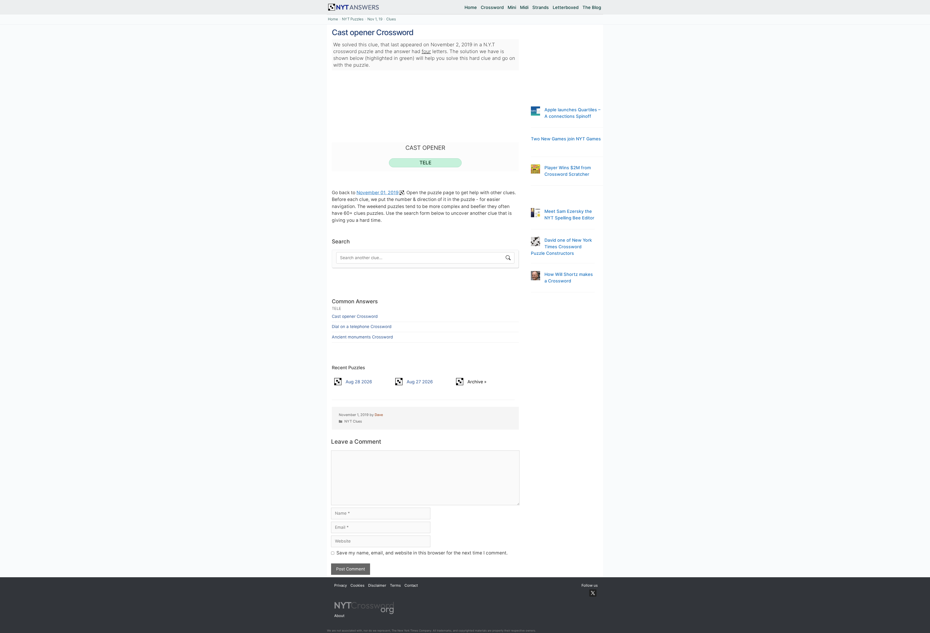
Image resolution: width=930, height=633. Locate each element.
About (339, 615)
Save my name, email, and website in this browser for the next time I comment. (422, 553)
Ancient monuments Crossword (362, 337)
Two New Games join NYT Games (566, 138)
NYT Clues (353, 421)
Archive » (477, 381)
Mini (512, 7)
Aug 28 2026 (359, 381)
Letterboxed (566, 7)
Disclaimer (377, 585)
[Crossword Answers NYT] (354, 7)
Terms (395, 585)
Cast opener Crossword (355, 316)
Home (471, 7)
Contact (411, 585)
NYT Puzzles (353, 19)
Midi (524, 7)
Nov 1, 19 (374, 19)
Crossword (492, 7)
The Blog (591, 7)
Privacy (340, 585)
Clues (391, 19)
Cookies (357, 585)
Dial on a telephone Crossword (362, 326)
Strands (540, 7)
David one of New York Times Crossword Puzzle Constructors (561, 247)
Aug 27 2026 (420, 381)
